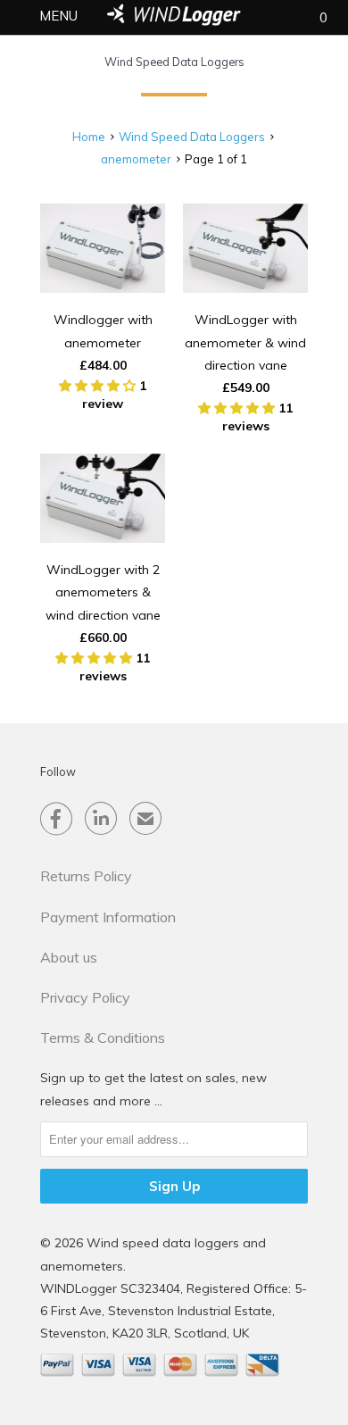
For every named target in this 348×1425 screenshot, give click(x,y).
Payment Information (108, 917)
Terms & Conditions (102, 1037)
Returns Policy (86, 876)
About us (68, 957)
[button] (99, 386)
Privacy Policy (85, 997)
